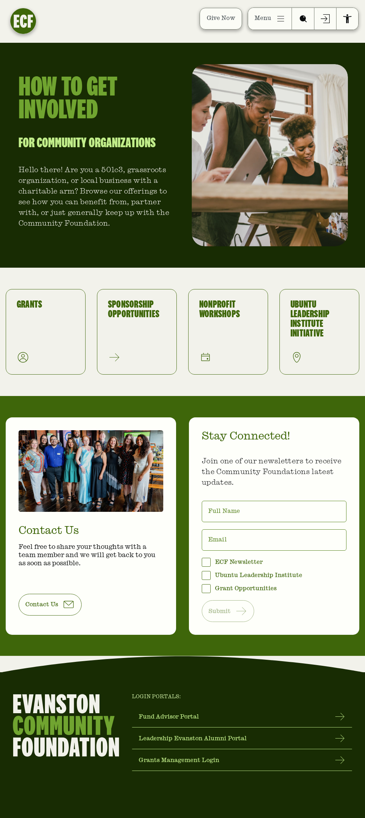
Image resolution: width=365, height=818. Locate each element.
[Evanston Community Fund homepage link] (42, 18)
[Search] (303, 19)
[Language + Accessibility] (347, 19)
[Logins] (325, 19)
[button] (50, 605)
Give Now (221, 18)
